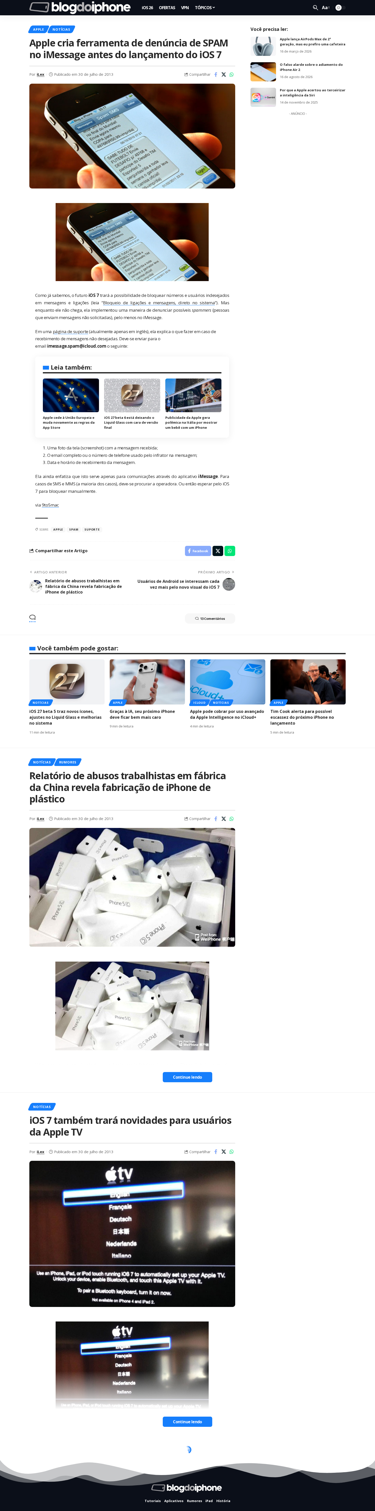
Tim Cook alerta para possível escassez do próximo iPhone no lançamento (302, 717)
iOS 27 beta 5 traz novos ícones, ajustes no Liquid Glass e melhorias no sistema (65, 717)
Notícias (61, 29)
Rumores (67, 762)
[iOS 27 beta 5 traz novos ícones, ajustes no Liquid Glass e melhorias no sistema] (67, 681)
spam (73, 529)
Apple (38, 29)
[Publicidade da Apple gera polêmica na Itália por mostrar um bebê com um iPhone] (193, 395)
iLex (40, 74)
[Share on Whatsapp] (231, 74)
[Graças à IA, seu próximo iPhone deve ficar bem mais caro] (147, 681)
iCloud (199, 702)
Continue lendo (187, 1077)
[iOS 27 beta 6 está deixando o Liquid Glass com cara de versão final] (132, 395)
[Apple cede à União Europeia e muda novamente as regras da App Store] (71, 395)
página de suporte (70, 331)
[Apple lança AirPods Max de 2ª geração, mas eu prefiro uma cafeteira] (263, 46)
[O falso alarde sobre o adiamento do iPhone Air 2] (263, 71)
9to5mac (50, 505)
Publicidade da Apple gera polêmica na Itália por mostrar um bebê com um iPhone (191, 422)
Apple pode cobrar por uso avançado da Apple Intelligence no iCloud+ (227, 714)
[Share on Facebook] (215, 74)
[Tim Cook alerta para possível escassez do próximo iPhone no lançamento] (308, 681)
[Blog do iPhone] (81, 7)
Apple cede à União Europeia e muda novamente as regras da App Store (69, 422)
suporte (91, 529)
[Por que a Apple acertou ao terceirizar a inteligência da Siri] (263, 97)
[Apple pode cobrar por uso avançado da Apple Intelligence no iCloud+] (227, 681)
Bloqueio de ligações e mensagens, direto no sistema (159, 303)
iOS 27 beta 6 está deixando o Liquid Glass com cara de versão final (131, 422)
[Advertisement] (298, 194)
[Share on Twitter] (223, 74)
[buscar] (315, 7)
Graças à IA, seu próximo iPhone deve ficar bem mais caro (142, 714)
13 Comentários (212, 618)
